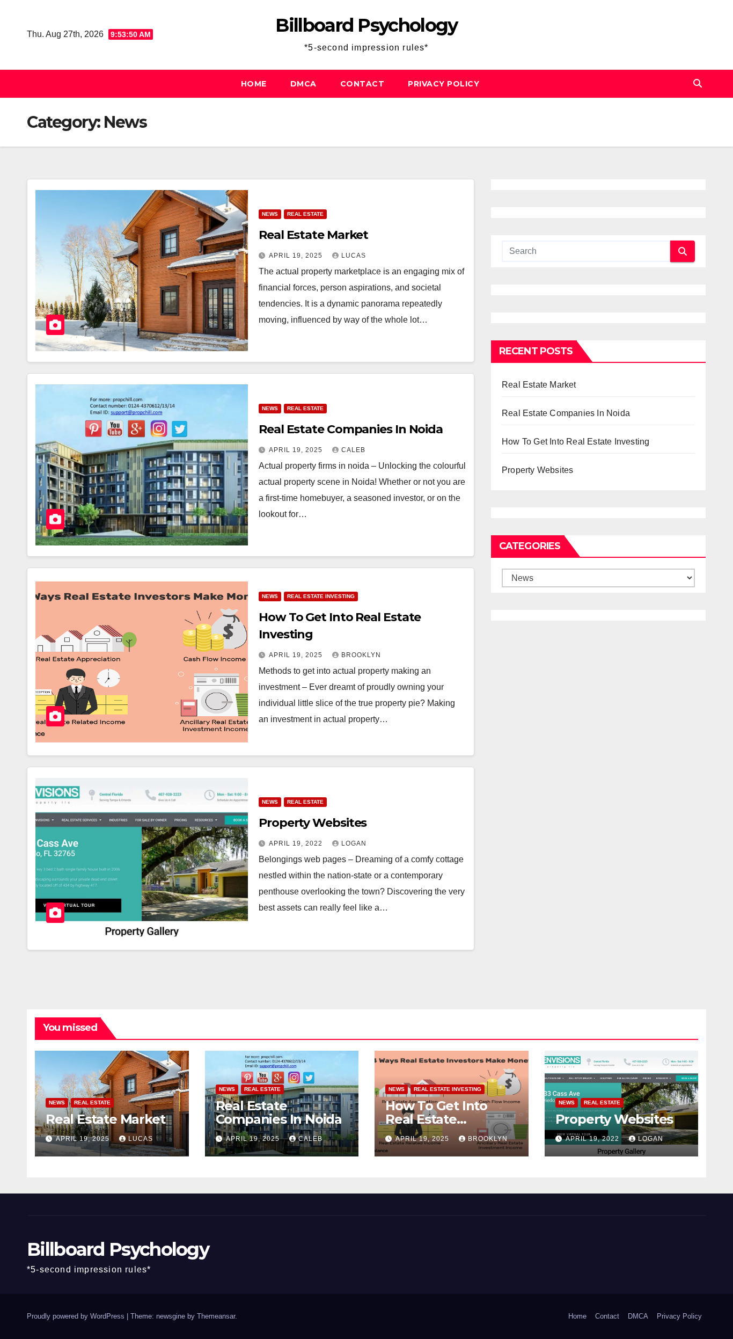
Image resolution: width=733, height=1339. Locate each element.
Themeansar (216, 1316)
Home (254, 84)
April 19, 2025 (297, 255)
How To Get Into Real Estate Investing (575, 441)
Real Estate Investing (321, 596)
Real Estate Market (313, 235)
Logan (353, 843)
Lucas (353, 255)
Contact (362, 84)
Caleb (353, 450)
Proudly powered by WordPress (77, 1316)
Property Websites (312, 823)
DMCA (303, 84)
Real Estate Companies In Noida (351, 429)
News (270, 214)
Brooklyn (361, 655)
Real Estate (305, 214)
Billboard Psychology (366, 25)
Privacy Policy (443, 84)
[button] (697, 83)
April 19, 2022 (297, 843)
